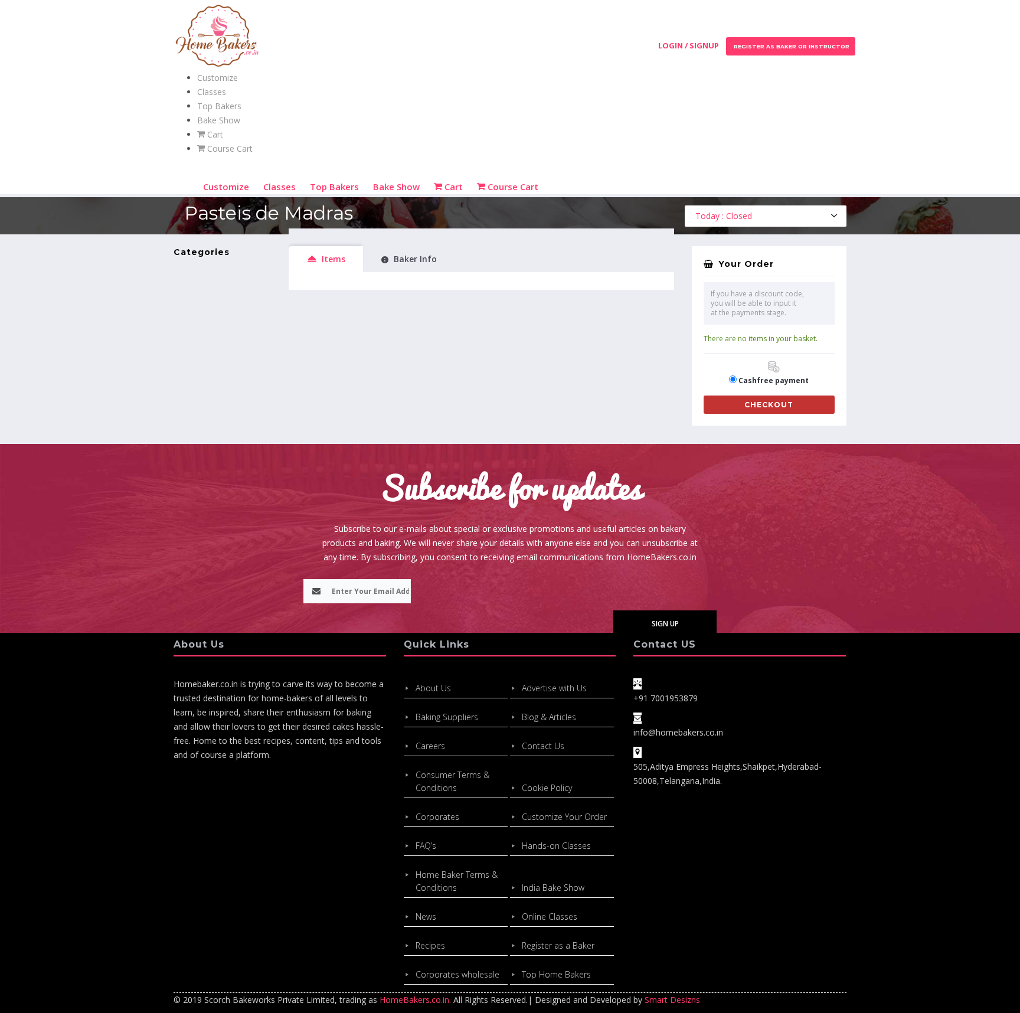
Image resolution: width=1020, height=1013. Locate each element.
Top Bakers (219, 106)
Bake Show (218, 120)
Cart (214, 134)
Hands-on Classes (556, 845)
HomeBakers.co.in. (415, 999)
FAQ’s (426, 845)
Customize (217, 77)
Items (333, 258)
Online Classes (549, 916)
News (426, 916)
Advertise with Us (554, 688)
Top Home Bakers (556, 974)
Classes (211, 91)
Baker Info (415, 258)
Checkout (768, 404)
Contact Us (543, 745)
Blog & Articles (549, 717)
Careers (430, 745)
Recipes (430, 945)
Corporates (437, 816)
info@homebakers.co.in (678, 732)
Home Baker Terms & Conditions (457, 881)
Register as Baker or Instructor (790, 46)
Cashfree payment (773, 380)
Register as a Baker (558, 945)
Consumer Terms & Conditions (452, 781)
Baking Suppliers (447, 717)
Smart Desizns (672, 999)
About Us (433, 688)
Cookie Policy (547, 787)
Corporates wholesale (457, 974)
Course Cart (229, 148)
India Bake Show (553, 887)
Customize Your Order (564, 816)
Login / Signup (688, 45)
